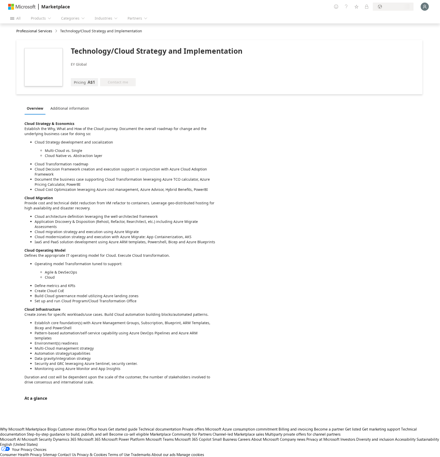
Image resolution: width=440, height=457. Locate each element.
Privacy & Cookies (92, 454)
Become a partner (329, 429)
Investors (347, 439)
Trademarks (140, 454)
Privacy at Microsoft (322, 439)
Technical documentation (160, 429)
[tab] (36, 108)
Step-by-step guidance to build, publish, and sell (67, 434)
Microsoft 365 (89, 439)
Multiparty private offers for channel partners (302, 434)
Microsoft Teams (160, 439)
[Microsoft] (22, 7)
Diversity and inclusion (375, 439)
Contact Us (67, 454)
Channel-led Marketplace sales (238, 434)
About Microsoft (265, 439)
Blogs (52, 429)
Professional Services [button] (34, 30)
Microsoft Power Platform (123, 439)
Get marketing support (381, 429)
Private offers (193, 429)
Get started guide (123, 429)
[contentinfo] (57, 31)
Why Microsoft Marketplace (23, 429)
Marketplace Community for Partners (181, 434)
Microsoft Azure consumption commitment (242, 429)
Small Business (224, 439)
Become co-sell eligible (129, 434)
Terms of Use (119, 454)
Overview (35, 108)
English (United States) (19, 444)
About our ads (163, 454)
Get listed (353, 429)
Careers (244, 439)
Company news (292, 439)
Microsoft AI (10, 439)
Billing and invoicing (296, 429)
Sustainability (428, 439)
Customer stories (72, 429)
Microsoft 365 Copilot (193, 439)
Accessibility (405, 439)
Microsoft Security (37, 439)
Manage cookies (190, 454)
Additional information (69, 108)
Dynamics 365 (64, 439)
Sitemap (50, 454)
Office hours (97, 429)
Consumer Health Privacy (21, 454)
